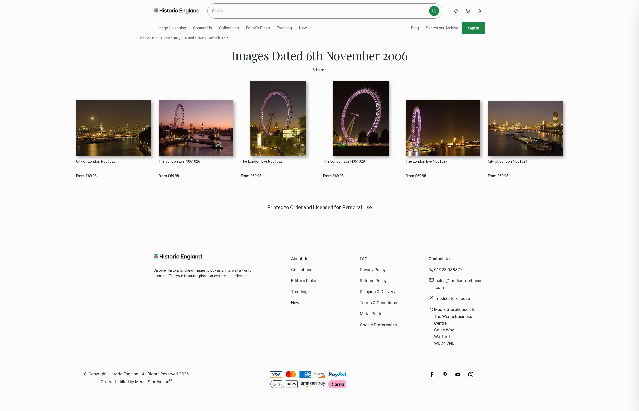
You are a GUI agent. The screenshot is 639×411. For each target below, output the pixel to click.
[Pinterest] (445, 377)
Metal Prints (371, 313)
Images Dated (183, 38)
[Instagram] (471, 377)
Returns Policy (373, 280)
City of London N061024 (507, 161)
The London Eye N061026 (179, 161)
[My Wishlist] (455, 10)
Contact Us (202, 28)
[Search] (434, 11)
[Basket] (467, 10)
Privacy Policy (373, 269)
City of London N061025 (96, 161)
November (215, 38)
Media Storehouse (152, 381)
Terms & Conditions (378, 302)
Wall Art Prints (150, 38)
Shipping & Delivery (377, 291)
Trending (284, 28)
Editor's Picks (258, 28)
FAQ (364, 258)
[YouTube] (458, 377)
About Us (299, 258)
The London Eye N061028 (262, 161)
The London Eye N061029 (344, 161)
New (303, 28)
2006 (201, 38)
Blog (415, 28)
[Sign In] (479, 10)
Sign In (473, 28)
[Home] (176, 10)
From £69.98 (86, 176)
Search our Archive (442, 28)
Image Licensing (171, 28)
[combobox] (319, 10)
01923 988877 (448, 269)
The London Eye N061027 (426, 161)
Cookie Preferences (378, 324)
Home (165, 38)
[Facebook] (432, 377)
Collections (229, 28)
